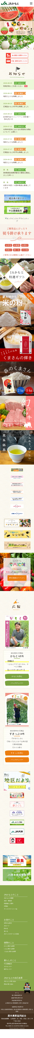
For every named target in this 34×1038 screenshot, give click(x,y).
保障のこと (9, 943)
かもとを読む (17, 676)
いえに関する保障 (9, 949)
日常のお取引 (8, 923)
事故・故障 (17, 55)
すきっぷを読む (17, 753)
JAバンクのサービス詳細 (11, 934)
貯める (6, 928)
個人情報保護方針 (17, 995)
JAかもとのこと (11, 895)
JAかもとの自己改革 (13, 978)
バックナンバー (17, 683)
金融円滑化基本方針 (17, 998)
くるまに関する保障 (10, 951)
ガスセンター (8, 966)
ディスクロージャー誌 (10, 909)
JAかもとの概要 (8, 898)
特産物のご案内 (8, 903)
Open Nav (31, 3)
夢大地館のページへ (17, 578)
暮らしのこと (10, 960)
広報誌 (6, 906)
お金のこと (9, 920)
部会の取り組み (8, 984)
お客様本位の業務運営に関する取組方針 (17, 1003)
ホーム (17, 993)
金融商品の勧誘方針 (18, 1007)
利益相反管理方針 (17, 1000)
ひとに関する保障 (9, 946)
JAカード (6, 926)
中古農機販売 (8, 964)
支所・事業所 (8, 901)
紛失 (17, 61)
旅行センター (8, 969)
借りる (6, 931)
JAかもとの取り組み (10, 981)
